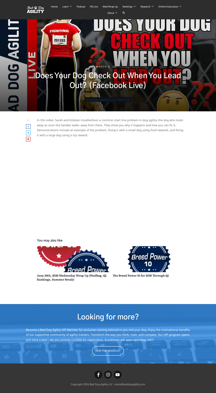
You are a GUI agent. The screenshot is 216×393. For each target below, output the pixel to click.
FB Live (94, 6)
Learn (65, 6)
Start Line (124, 99)
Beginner (91, 99)
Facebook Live (107, 99)
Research (145, 6)
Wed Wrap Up (110, 6)
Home (54, 6)
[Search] (123, 13)
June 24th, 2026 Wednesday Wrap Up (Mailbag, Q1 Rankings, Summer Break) (73, 265)
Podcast (81, 6)
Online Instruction (168, 6)
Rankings (128, 6)
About (111, 12)
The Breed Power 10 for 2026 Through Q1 (149, 265)
